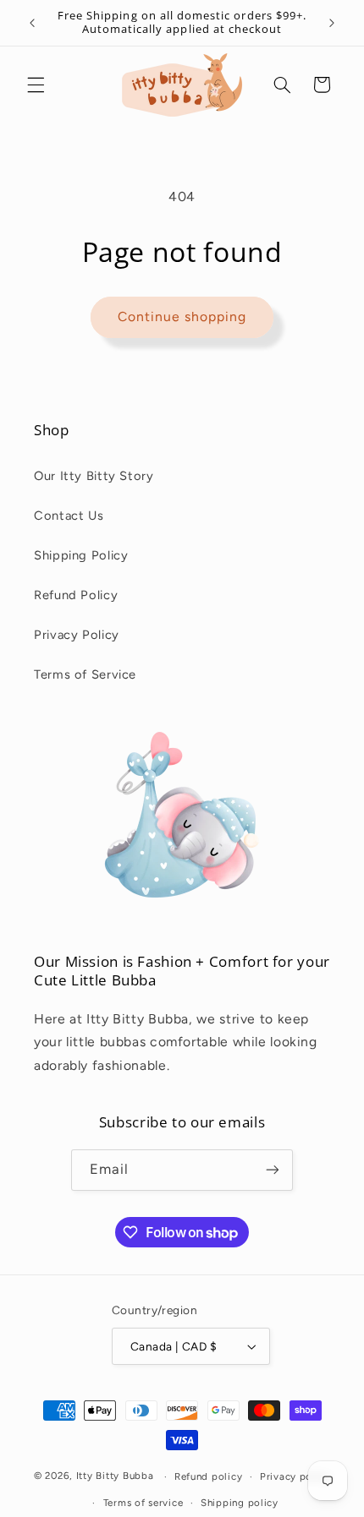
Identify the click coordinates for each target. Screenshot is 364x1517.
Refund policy (208, 1476)
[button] (35, 84)
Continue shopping (182, 316)
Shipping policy (240, 1503)
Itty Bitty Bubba (115, 1476)
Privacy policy (295, 1476)
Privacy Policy (76, 634)
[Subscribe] (272, 1170)
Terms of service (143, 1503)
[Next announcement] (331, 22)
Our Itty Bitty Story (94, 475)
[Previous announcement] (32, 22)
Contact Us (68, 515)
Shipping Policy (81, 555)
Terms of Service (85, 674)
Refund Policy (76, 595)
